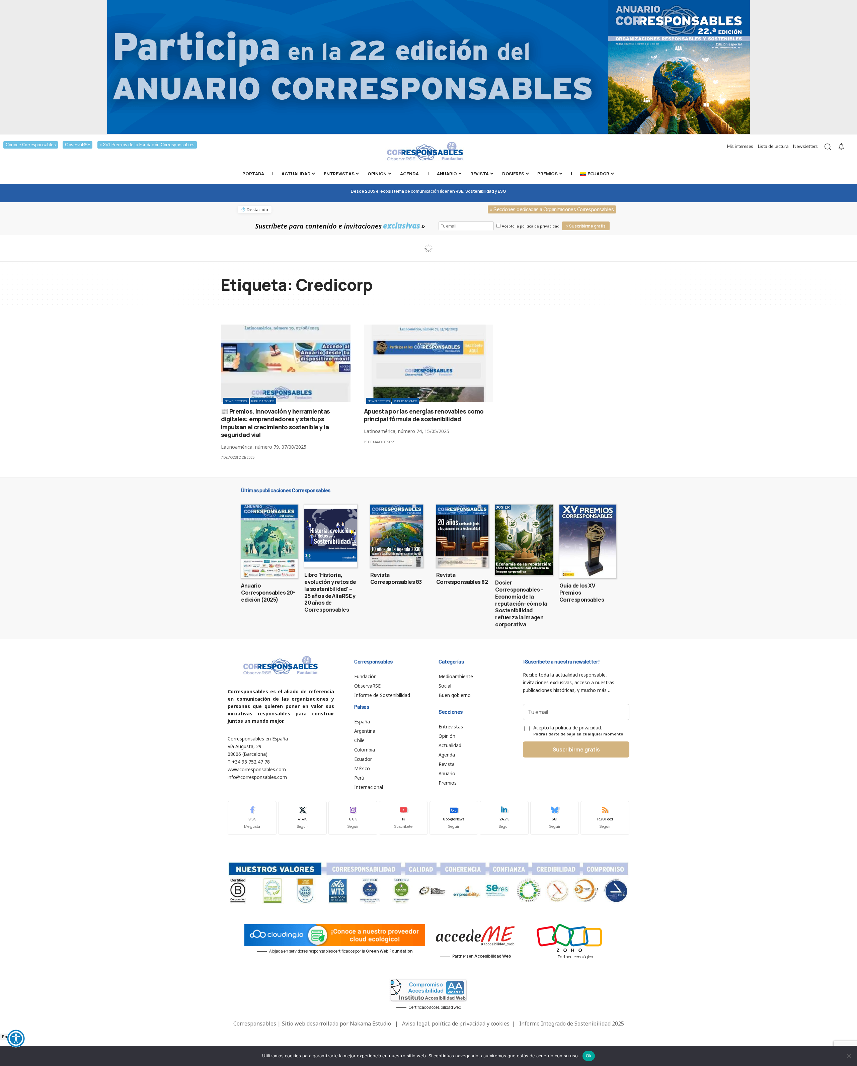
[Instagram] (352, 818)
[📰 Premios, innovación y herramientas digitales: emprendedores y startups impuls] (285, 363)
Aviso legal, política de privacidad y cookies (456, 1023)
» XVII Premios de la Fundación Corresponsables (147, 145)
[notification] (841, 147)
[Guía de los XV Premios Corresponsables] (587, 541)
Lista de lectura (773, 146)
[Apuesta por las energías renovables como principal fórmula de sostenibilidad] (428, 363)
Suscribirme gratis (576, 749)
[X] (302, 818)
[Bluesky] (554, 818)
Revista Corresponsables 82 (462, 578)
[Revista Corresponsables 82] (462, 536)
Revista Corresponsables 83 (396, 578)
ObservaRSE (77, 145)
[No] (848, 1056)
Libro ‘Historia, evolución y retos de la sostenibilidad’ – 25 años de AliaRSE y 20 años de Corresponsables (330, 592)
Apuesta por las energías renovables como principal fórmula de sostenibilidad (424, 415)
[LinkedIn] (504, 818)
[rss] (604, 818)
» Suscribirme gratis (586, 226)
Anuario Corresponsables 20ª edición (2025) (268, 592)
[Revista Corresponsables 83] (396, 536)
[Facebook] (252, 818)
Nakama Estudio (370, 1023)
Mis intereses (740, 146)
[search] (828, 147)
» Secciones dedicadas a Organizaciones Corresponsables (552, 209)
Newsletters (805, 146)
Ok (589, 1055)
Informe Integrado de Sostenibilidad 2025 (571, 1023)
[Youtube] (403, 818)
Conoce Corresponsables (31, 145)
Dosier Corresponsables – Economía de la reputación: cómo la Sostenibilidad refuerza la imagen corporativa (521, 603)
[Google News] (454, 818)
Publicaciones (263, 401)
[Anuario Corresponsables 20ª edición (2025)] (269, 541)
